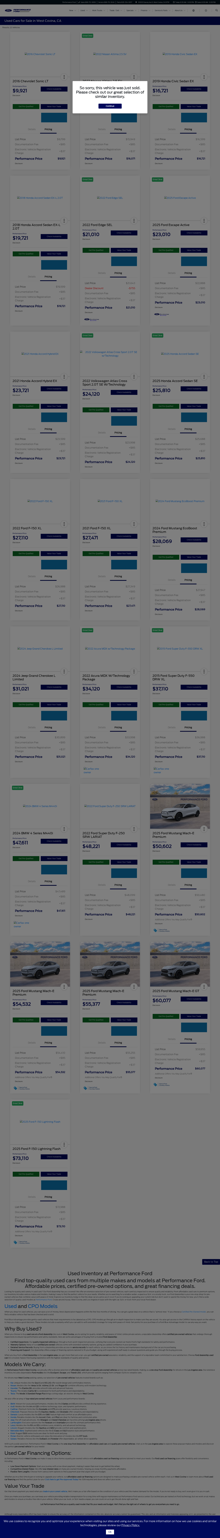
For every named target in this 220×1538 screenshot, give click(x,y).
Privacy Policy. (130, 1525)
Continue (110, 106)
